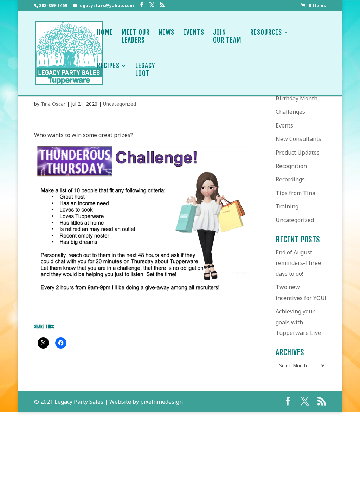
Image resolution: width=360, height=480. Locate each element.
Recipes (108, 66)
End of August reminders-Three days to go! (298, 263)
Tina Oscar (53, 103)
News (166, 32)
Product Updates (298, 152)
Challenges (290, 112)
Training (287, 206)
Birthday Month (296, 98)
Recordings (290, 179)
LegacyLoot (145, 70)
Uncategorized (119, 103)
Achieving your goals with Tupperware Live (298, 322)
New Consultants (298, 139)
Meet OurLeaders (136, 36)
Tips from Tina (295, 193)
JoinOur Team (227, 36)
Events (193, 32)
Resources (266, 32)
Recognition (291, 166)
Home (105, 32)
